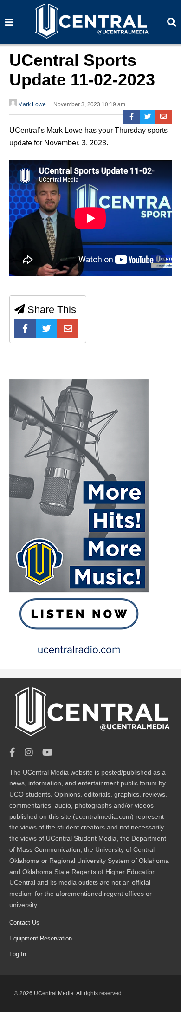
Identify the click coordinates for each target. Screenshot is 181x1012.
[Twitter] (148, 117)
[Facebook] (131, 117)
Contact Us (24, 922)
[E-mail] (163, 117)
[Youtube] (47, 752)
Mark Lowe (31, 104)
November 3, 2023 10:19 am (89, 104)
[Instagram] (29, 752)
